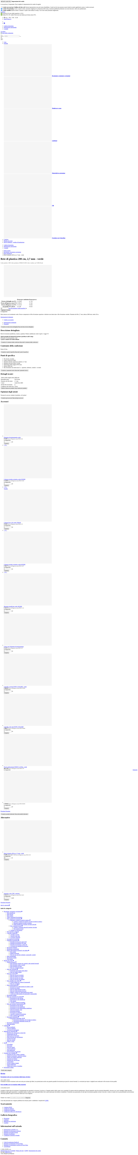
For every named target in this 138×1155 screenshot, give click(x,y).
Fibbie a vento (10, 1041)
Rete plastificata (11, 913)
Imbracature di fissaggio (13, 1035)
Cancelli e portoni (11, 933)
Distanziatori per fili (12, 1034)
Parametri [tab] (6, 324)
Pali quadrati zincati (18, 929)
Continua (3, 12)
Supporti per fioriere (12, 1059)
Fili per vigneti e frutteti (13, 1063)
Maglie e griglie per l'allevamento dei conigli (21, 992)
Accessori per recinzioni (13, 939)
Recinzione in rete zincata (16, 998)
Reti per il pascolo (11, 973)
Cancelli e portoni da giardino (17, 1002)
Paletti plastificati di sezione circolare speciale (24, 924)
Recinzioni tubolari (15, 1011)
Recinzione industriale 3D (17, 1018)
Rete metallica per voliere (13, 981)
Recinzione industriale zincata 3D (21, 1021)
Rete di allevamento (12, 985)
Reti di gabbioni (11, 1027)
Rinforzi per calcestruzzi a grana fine (16, 1033)
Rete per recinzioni (12, 969)
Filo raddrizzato (11, 1050)
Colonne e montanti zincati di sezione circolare (25, 927)
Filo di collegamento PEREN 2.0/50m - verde (15, 767)
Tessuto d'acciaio (11, 1038)
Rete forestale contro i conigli (17, 965)
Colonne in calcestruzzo (16, 930)
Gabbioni (6, 1025)
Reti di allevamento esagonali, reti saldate (17, 950)
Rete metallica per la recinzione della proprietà (13, 1084)
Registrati (28, 1097)
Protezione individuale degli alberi (18, 970)
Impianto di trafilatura (9, 1134)
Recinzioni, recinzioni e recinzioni (12, 911)
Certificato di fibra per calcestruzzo (12, 1111)
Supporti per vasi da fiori (13, 1060)
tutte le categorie (5, 905)
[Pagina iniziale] (7, 33)
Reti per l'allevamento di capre (17, 989)
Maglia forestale (11, 962)
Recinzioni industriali (12, 1017)
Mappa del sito (20, 1150)
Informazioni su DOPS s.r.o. (11, 1129)
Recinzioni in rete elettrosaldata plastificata (21, 1008)
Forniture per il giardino (10, 1053)
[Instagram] (4, 23)
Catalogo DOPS (8, 1107)
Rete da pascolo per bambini (17, 979)
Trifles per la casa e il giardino (14, 1066)
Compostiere (10, 1061)
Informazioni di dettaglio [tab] (10, 322)
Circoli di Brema (11, 1048)
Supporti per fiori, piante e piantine (16, 1054)
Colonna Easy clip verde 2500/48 (12, 522)
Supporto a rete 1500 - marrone (12, 893)
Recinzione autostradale (13, 949)
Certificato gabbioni (9, 1108)
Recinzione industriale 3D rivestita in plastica (24, 1020)
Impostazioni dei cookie (35, 1150)
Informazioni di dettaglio (7, 317)
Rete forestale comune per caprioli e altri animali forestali (24, 963)
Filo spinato (10, 959)
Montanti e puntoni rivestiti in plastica (19, 920)
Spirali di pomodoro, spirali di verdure (16, 1056)
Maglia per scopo (8, 241)
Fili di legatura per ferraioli (13, 1051)
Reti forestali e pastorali (13, 931)
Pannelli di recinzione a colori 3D (18, 944)
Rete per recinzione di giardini (15, 996)
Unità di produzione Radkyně (11, 1142)
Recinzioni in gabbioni (16, 1012)
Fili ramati (9, 1046)
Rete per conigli (11, 1040)
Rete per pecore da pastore (17, 975)
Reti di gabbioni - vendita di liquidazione (14, 242)
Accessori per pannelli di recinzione (19, 946)
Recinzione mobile (11, 957)
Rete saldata (10, 916)
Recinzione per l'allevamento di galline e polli (21, 986)
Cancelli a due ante (15, 936)
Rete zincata (10, 914)
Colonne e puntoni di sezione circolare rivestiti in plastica (27, 921)
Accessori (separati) (15, 937)
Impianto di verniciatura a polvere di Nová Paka (16, 1145)
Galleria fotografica (9, 26)
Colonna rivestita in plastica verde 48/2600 (14, 564)
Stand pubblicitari (11, 1064)
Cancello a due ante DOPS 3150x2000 (13, 727)
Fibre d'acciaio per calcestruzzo (15, 1037)
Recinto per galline (15, 988)
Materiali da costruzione (10, 1031)
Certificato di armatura (9, 1110)
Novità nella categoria (6, 1070)
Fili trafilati (10, 1044)
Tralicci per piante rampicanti (14, 1057)
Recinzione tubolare (12, 947)
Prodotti (6, 43)
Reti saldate (13, 952)
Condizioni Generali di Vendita (11, 1135)
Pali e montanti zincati (16, 926)
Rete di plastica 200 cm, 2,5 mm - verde (14, 853)
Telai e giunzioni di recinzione (14, 917)
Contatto (6, 29)
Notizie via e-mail (5, 1097)
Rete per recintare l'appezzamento (15, 1004)
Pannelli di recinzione (12, 940)
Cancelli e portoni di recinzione (18, 1014)
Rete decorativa (11, 1024)
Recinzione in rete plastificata (17, 999)
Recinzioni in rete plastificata (17, 1007)
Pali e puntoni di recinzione (14, 918)
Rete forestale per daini (16, 966)
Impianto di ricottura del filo (11, 1132)
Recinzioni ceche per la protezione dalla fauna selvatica (15, 1077)
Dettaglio (135, 770)
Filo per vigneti (11, 1047)
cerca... (2, 36)
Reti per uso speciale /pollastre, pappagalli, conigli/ (23, 955)
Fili (5, 1043)
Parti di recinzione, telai (16, 1009)
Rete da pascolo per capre (16, 978)
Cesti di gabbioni (11, 1028)
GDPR (46, 1100)
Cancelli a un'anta (14, 934)
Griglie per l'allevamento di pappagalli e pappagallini (23, 994)
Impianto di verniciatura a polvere (12, 1131)
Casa (5, 42)
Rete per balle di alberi (16, 972)
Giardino (6, 1122)
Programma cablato (9, 1067)
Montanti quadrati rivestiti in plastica (22, 923)
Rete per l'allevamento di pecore (18, 991)
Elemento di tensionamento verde (12, 437)
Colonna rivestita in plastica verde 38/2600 (14, 479)
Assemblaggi (7, 1146)
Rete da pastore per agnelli (17, 976)
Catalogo (6, 239)
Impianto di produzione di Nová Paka (13, 1143)
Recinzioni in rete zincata (16, 1005)
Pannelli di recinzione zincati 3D (18, 942)
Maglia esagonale (14, 953)
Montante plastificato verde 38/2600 (13, 606)
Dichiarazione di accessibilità (8, 1150)
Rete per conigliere (15, 983)
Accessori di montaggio (13, 1030)
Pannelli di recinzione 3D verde (18, 943)
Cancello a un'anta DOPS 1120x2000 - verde (15, 686)
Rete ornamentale (11, 956)
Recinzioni (6, 1118)
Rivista (3, 1073)
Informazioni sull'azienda (10, 27)
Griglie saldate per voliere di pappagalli (20, 982)
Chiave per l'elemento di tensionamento (14, 646)
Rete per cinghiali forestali (16, 968)
